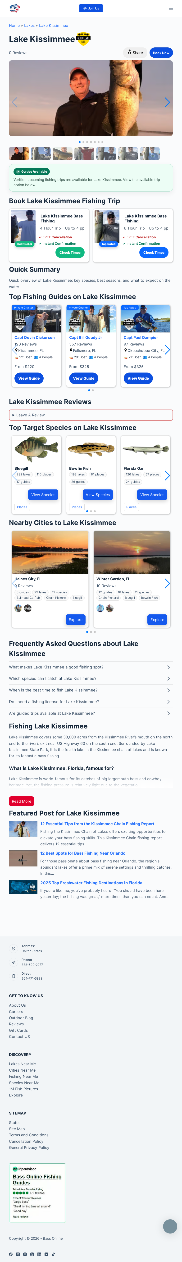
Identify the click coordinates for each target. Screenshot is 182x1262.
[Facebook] (11, 1254)
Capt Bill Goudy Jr (85, 337)
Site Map (17, 1128)
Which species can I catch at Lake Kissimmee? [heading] (52, 678)
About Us (17, 1005)
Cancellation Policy (26, 1141)
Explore (75, 619)
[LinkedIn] (39, 1254)
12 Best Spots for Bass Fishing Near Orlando (82, 853)
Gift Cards (18, 1030)
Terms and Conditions (28, 1135)
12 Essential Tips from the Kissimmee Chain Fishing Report (97, 823)
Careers (16, 1011)
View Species (43, 494)
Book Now (161, 53)
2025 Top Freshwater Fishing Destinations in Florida (91, 882)
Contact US (19, 1036)
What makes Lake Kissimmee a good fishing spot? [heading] (56, 667)
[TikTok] (53, 1254)
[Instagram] (25, 1254)
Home (14, 25)
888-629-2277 (32, 965)
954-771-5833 (32, 978)
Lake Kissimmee (53, 25)
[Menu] (171, 8)
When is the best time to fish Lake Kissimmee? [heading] (53, 690)
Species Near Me (24, 1082)
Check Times (70, 252)
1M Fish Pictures (23, 1089)
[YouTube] (46, 1254)
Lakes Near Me (22, 1063)
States (14, 1122)
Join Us (93, 8)
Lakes (29, 25)
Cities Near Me (22, 1070)
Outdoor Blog (21, 1017)
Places (22, 507)
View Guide (29, 378)
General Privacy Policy (29, 1147)
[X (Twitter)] (18, 1254)
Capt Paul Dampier (141, 337)
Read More (21, 801)
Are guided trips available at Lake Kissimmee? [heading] (52, 713)
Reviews (16, 1024)
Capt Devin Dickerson (34, 337)
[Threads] (32, 1254)
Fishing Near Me (23, 1076)
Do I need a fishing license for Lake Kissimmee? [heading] (54, 701)
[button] (167, 102)
